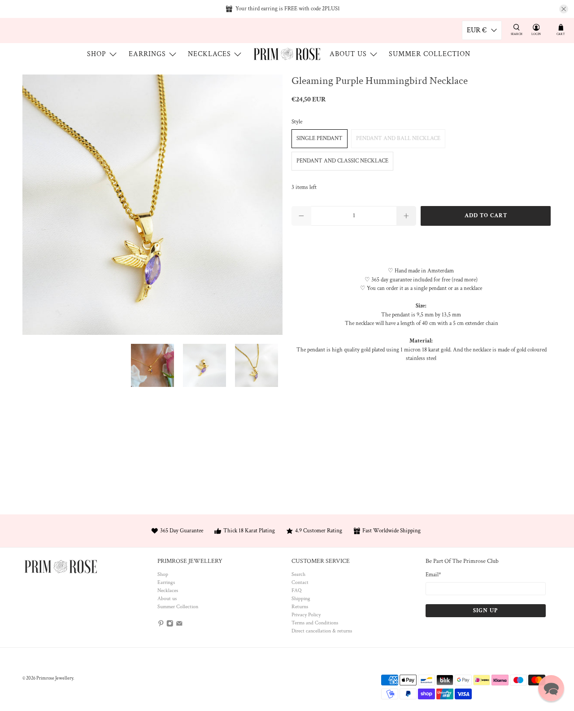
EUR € (477, 30)
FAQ (296, 590)
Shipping (300, 598)
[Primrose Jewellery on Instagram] (170, 625)
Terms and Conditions (314, 622)
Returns (299, 606)
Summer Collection (429, 54)
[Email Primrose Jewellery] (179, 625)
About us (348, 54)
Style (296, 122)
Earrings (147, 54)
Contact (300, 582)
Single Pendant (319, 138)
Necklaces (209, 54)
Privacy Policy (306, 614)
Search (298, 574)
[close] (563, 8)
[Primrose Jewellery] (287, 54)
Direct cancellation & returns (321, 631)
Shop (96, 54)
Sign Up (485, 610)
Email (433, 575)
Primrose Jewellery (54, 678)
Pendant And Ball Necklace (398, 138)
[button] (551, 688)
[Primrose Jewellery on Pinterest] (161, 625)
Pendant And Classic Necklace (342, 161)
